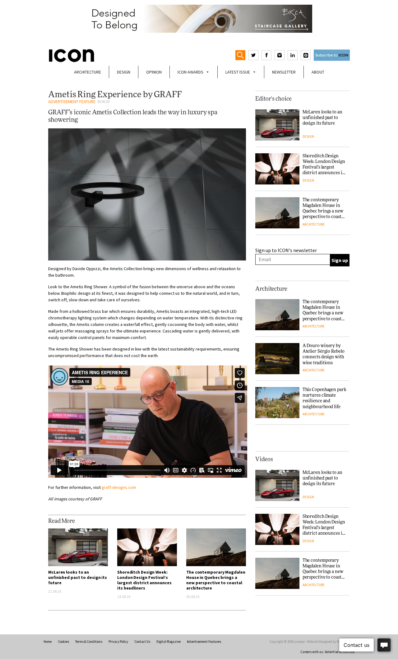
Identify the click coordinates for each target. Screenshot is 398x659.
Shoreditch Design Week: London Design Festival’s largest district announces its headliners (144, 580)
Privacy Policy (118, 641)
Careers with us (311, 652)
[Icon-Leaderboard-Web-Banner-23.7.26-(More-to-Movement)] (199, 19)
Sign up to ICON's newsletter (286, 250)
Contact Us (142, 641)
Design (123, 72)
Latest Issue (237, 72)
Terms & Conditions (88, 641)
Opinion (154, 72)
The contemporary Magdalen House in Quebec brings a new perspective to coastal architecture (215, 580)
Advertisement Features (204, 641)
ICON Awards (190, 72)
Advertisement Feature (71, 101)
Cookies (63, 641)
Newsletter (284, 72)
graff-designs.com (119, 487)
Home (48, 641)
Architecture (87, 72)
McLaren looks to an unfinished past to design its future (77, 577)
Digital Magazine (168, 641)
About (318, 72)
